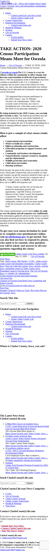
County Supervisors (13, 20)
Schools (8, 30)
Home (8, 13)
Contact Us (5, 1)
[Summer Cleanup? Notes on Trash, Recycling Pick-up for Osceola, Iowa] (17, 285)
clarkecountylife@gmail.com (14, 538)
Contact (8, 35)
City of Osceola (12, 32)
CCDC (32, 261)
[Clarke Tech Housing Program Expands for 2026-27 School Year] (27, 463)
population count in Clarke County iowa (22, 268)
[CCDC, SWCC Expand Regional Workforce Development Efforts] (17, 448)
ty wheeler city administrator (17, 273)
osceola (37, 266)
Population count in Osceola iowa (14, 271)
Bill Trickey (22, 261)
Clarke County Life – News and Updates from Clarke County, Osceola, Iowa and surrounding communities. (23, 4)
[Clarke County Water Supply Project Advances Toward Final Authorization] (18, 436)
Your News (5, 259)
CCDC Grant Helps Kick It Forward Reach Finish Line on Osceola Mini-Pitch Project (27, 427)
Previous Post (6, 278)
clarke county (41, 261)
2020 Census (10, 261)
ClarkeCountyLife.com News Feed (26, 15)
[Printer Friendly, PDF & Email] (7, 254)
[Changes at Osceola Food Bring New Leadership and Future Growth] (18, 276)
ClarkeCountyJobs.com (21, 25)
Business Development (15, 23)
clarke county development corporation (16, 264)
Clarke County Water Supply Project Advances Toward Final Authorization (25, 439)
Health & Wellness (13, 27)
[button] (6, 8)
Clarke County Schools (15, 498)
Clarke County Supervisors (17, 501)
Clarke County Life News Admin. (30, 254)
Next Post (5, 288)
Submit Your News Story (21, 40)
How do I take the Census (16, 266)
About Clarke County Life (22, 18)
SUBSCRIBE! (17, 37)
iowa (31, 266)
